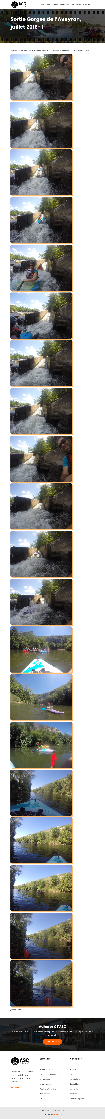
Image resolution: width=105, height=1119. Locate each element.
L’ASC (42, 5)
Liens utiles (65, 5)
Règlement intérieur (48, 1089)
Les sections (52, 5)
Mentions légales (77, 1099)
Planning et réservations (50, 1074)
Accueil (73, 1069)
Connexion (14, 1087)
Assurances (45, 1094)
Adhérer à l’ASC (46, 1069)
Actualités (76, 5)
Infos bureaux (45, 1084)
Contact (86, 5)
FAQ (41, 1099)
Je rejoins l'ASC (52, 1041)
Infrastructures (46, 1079)
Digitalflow (58, 1114)
